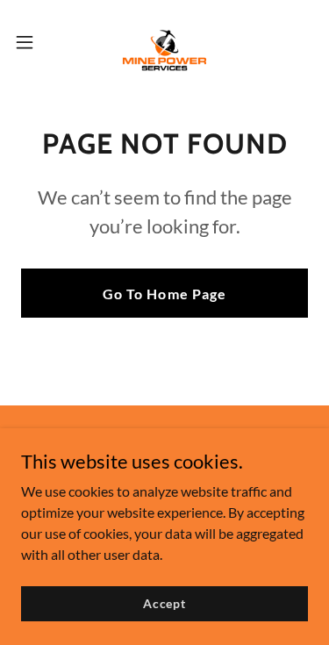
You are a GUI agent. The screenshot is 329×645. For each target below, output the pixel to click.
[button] (30, 42)
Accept (164, 603)
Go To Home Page (164, 293)
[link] (165, 42)
